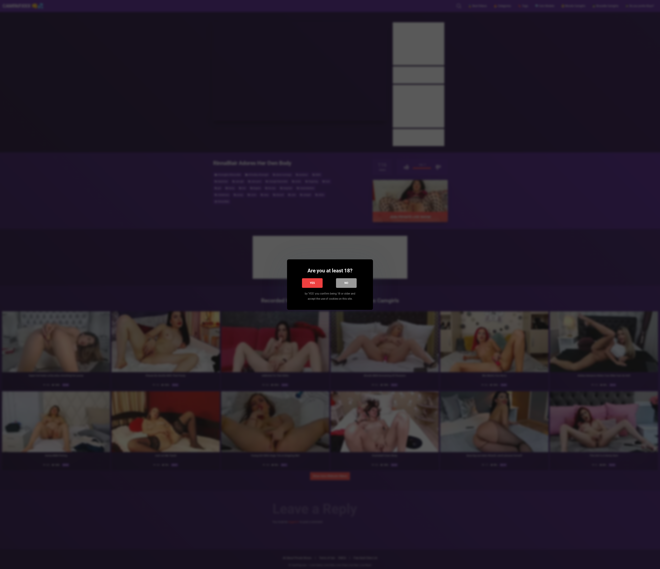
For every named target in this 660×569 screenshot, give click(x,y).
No (346, 282)
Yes (312, 282)
